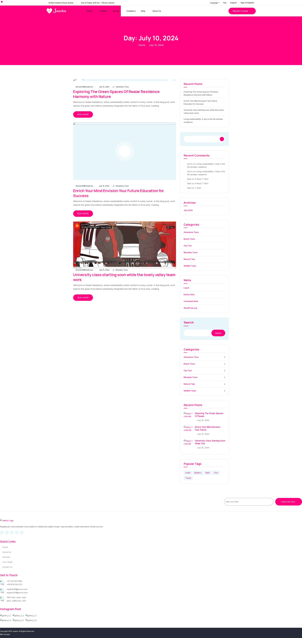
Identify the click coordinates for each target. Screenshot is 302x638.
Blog (143, 11)
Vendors (103, 11)
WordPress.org (190, 308)
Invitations (131, 11)
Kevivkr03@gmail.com (84, 87)
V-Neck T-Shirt (201, 179)
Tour (216, 473)
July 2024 (188, 210)
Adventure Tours (122, 87)
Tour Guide (7, 562)
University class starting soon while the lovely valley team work (124, 277)
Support (233, 3)
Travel (188, 478)
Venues (116, 11)
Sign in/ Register (247, 3)
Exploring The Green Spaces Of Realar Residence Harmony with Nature (116, 94)
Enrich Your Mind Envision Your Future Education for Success (118, 193)
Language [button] (214, 3)
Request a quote (240, 11)
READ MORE (83, 114)
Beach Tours (189, 239)
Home (89, 11)
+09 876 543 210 (14, 584)
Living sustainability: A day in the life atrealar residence (203, 120)
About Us (156, 11)
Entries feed (189, 294)
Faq (224, 3)
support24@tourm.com (17, 592)
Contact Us (7, 567)
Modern (197, 473)
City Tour (188, 245)
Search (189, 322)
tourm (190, 164)
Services (6, 557)
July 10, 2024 (104, 87)
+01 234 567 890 (14, 581)
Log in (186, 288)
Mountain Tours (122, 270)
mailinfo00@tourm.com (17, 589)
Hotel (187, 473)
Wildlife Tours (190, 266)
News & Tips (189, 259)
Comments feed (191, 301)
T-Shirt (198, 188)
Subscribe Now (288, 502)
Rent (208, 473)
